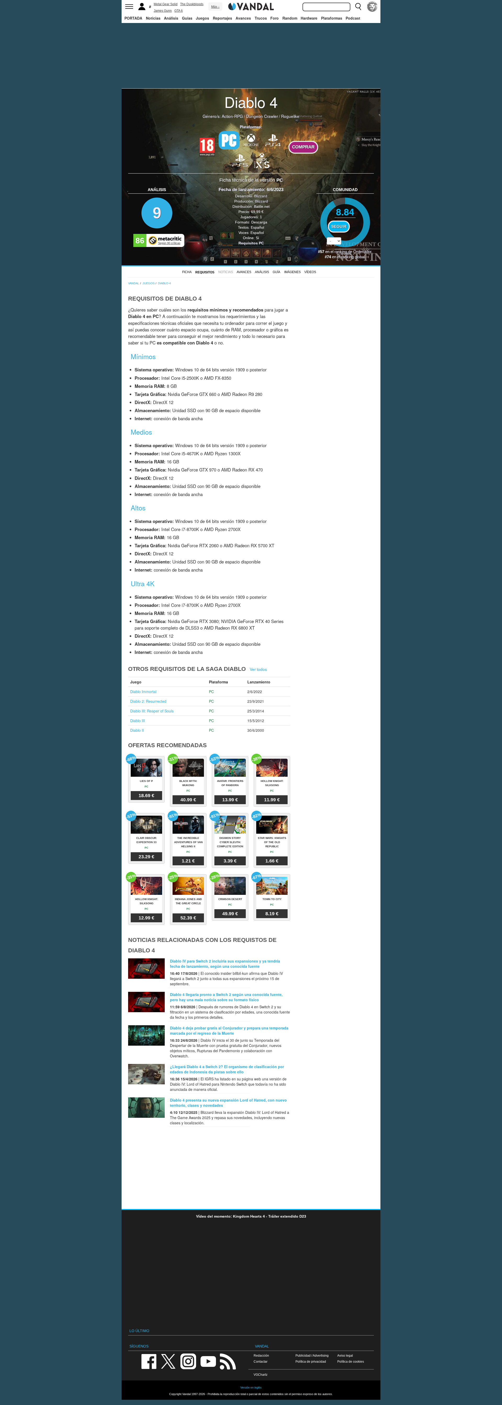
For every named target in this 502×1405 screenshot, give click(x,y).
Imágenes (292, 272)
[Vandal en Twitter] (168, 1361)
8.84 (345, 211)
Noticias (153, 18)
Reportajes (222, 18)
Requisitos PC (251, 243)
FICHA (187, 272)
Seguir (338, 226)
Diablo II (137, 730)
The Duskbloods (191, 4)
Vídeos (310, 272)
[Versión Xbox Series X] (262, 160)
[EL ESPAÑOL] (372, 6)
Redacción (261, 1355)
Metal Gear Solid (166, 4)
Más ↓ (215, 7)
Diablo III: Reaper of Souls (152, 710)
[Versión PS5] (240, 160)
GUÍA (276, 272)
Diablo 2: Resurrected (148, 701)
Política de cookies (350, 1361)
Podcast (353, 18)
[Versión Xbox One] (251, 139)
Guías (187, 18)
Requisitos (204, 272)
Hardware (309, 18)
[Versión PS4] (273, 139)
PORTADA (133, 18)
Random (289, 18)
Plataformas (331, 18)
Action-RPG (232, 116)
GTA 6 (178, 11)
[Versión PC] (229, 140)
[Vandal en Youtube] (208, 1361)
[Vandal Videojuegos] (251, 6)
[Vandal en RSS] (227, 1361)
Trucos (261, 18)
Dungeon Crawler (262, 116)
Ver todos (258, 669)
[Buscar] (358, 6)
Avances (243, 18)
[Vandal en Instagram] (188, 1361)
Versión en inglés (251, 1387)
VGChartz (260, 1374)
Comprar (303, 147)
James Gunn (163, 11)
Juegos (202, 18)
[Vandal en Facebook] (148, 1361)
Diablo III (137, 720)
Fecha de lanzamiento (241, 189)
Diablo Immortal (143, 691)
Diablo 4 (251, 101)
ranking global (353, 257)
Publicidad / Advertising (312, 1355)
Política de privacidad (310, 1361)
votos (345, 253)
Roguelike (290, 116)
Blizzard (260, 196)
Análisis (171, 18)
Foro (274, 18)
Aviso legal (345, 1355)
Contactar (260, 1361)
